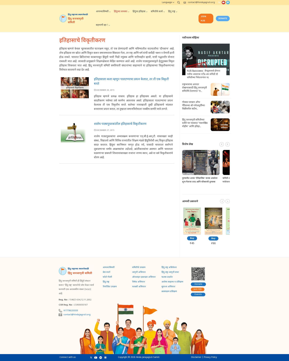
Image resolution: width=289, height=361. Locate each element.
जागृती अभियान (139, 272)
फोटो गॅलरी (107, 277)
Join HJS (203, 18)
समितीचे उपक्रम (138, 268)
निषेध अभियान (138, 282)
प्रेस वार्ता (106, 272)
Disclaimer (196, 357)
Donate (198, 284)
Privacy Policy (210, 357)
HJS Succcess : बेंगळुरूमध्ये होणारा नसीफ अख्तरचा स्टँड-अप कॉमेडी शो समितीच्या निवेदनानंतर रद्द (203, 74)
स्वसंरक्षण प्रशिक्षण (169, 292)
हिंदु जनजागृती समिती (76, 20)
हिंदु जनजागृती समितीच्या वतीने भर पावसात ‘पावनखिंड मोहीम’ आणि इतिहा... (195, 123)
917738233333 (71, 311)
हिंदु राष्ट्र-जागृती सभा (170, 272)
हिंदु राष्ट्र (106, 282)
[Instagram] (105, 357)
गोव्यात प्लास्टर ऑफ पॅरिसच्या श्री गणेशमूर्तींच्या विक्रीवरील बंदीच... (193, 106)
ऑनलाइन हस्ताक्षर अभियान (144, 277)
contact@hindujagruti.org (201, 2)
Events (198, 294)
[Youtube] (223, 2)
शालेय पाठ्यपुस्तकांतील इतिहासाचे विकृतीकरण (120, 124)
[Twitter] (219, 2)
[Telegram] (228, 2)
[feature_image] (206, 59)
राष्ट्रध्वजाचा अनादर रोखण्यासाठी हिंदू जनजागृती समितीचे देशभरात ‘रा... (194, 88)
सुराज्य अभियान (168, 287)
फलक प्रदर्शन (167, 277)
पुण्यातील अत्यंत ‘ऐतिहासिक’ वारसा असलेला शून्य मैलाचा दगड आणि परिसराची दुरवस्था (200, 180)
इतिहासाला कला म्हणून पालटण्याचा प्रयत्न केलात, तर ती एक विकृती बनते (131, 81)
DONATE (222, 18)
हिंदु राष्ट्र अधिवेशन (169, 268)
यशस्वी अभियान (139, 287)
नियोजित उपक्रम (110, 287)
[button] (227, 144)
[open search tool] (178, 2)
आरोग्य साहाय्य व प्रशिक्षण (172, 282)
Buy (192, 238)
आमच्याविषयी (109, 268)
